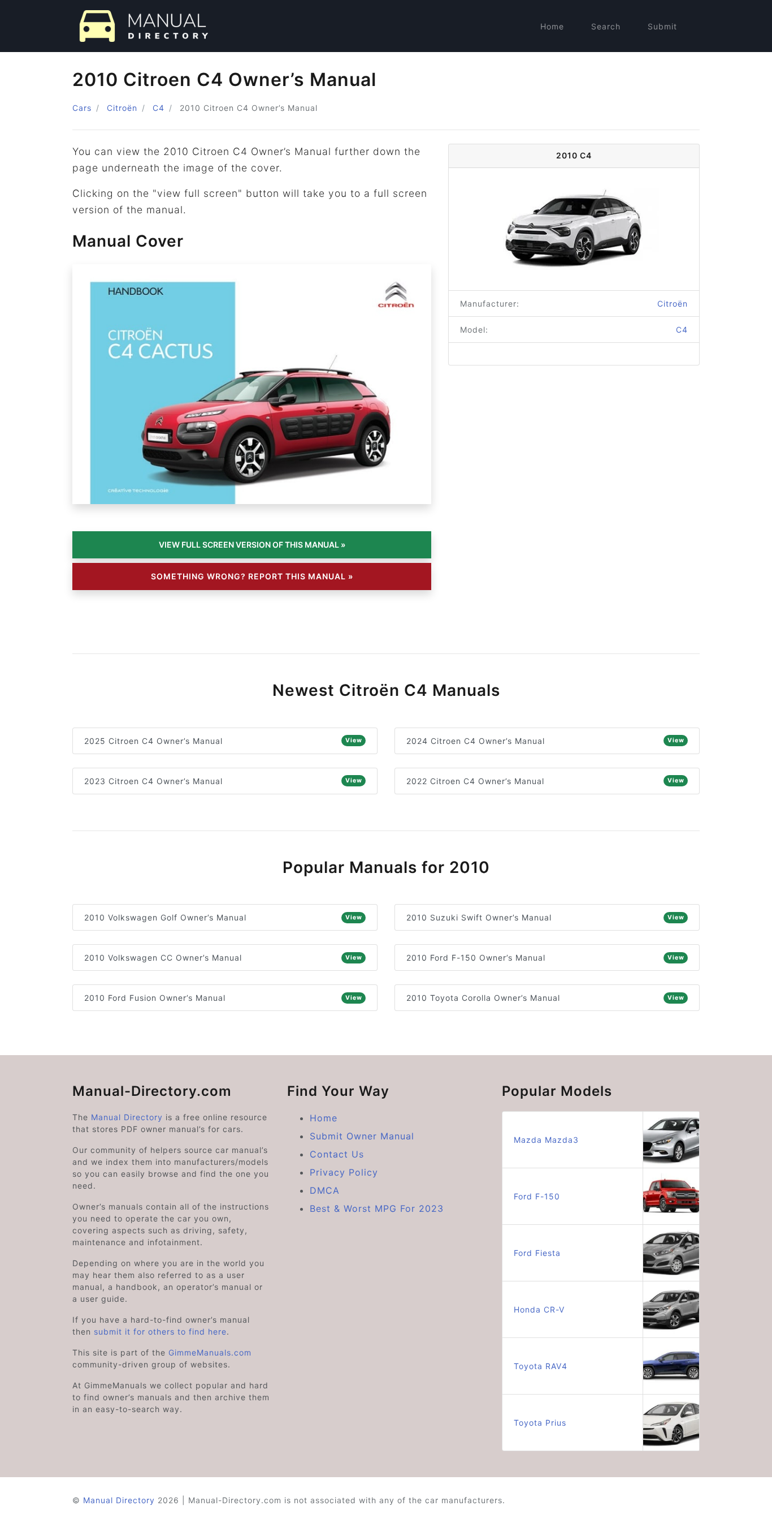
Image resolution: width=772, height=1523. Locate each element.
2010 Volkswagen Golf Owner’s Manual (223, 917)
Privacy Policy (344, 1172)
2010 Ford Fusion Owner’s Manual (223, 998)
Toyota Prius (540, 1422)
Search (606, 26)
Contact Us (337, 1154)
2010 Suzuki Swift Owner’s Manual (545, 917)
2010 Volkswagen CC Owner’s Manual (223, 957)
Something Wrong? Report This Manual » (252, 576)
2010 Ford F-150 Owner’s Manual (545, 957)
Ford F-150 (537, 1196)
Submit (662, 26)
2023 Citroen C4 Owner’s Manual (223, 781)
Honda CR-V (539, 1309)
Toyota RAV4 (540, 1366)
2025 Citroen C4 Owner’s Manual (223, 741)
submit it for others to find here (160, 1331)
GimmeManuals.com (209, 1352)
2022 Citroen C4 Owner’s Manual (545, 781)
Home (552, 26)
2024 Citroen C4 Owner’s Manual (545, 741)
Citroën (122, 108)
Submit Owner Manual (362, 1136)
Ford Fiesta (537, 1253)
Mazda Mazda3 (546, 1140)
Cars (82, 108)
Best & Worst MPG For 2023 (377, 1208)
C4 (158, 108)
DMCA (325, 1190)
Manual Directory (127, 1117)
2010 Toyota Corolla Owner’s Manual (545, 998)
